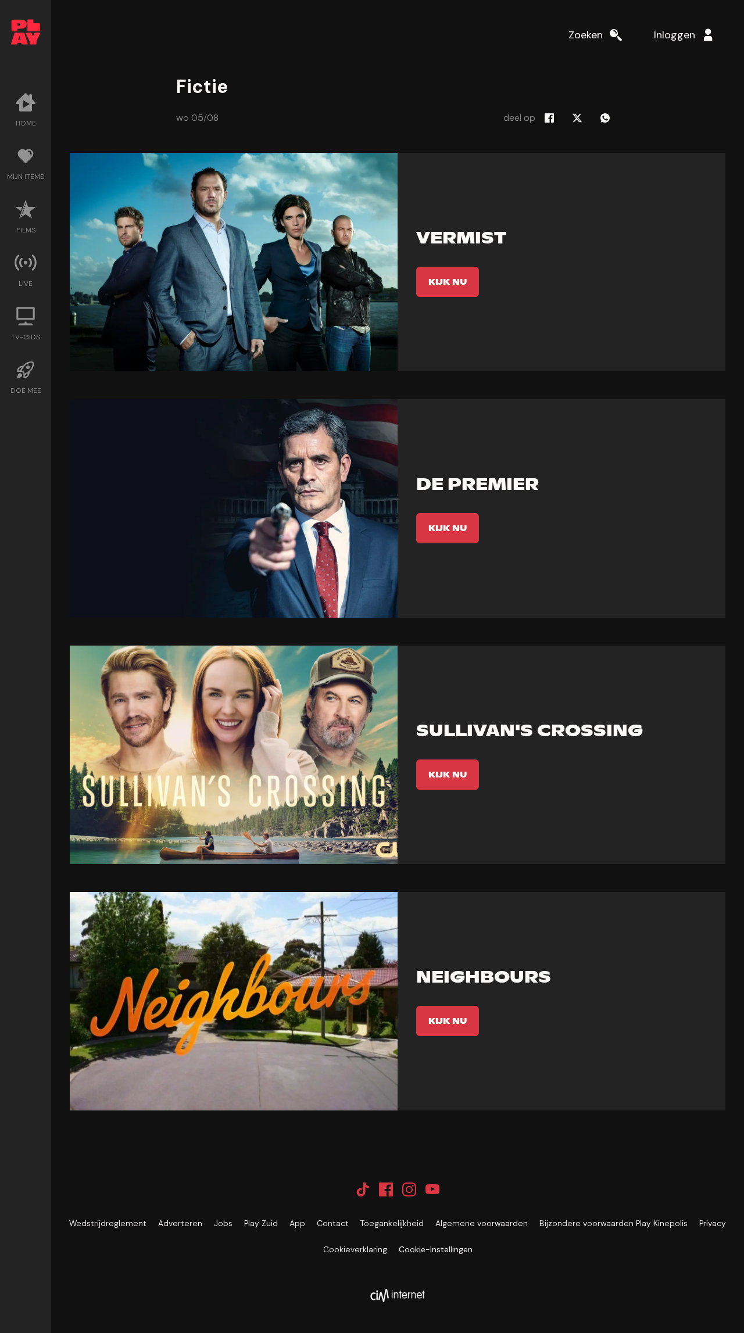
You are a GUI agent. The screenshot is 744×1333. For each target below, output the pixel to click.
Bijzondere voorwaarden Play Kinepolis (613, 1223)
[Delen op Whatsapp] (605, 118)
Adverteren (180, 1223)
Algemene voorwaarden (481, 1223)
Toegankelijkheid (392, 1223)
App (297, 1223)
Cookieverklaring (355, 1249)
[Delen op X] (577, 118)
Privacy (712, 1223)
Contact (333, 1223)
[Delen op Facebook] (549, 118)
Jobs (223, 1223)
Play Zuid (261, 1223)
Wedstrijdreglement (107, 1223)
